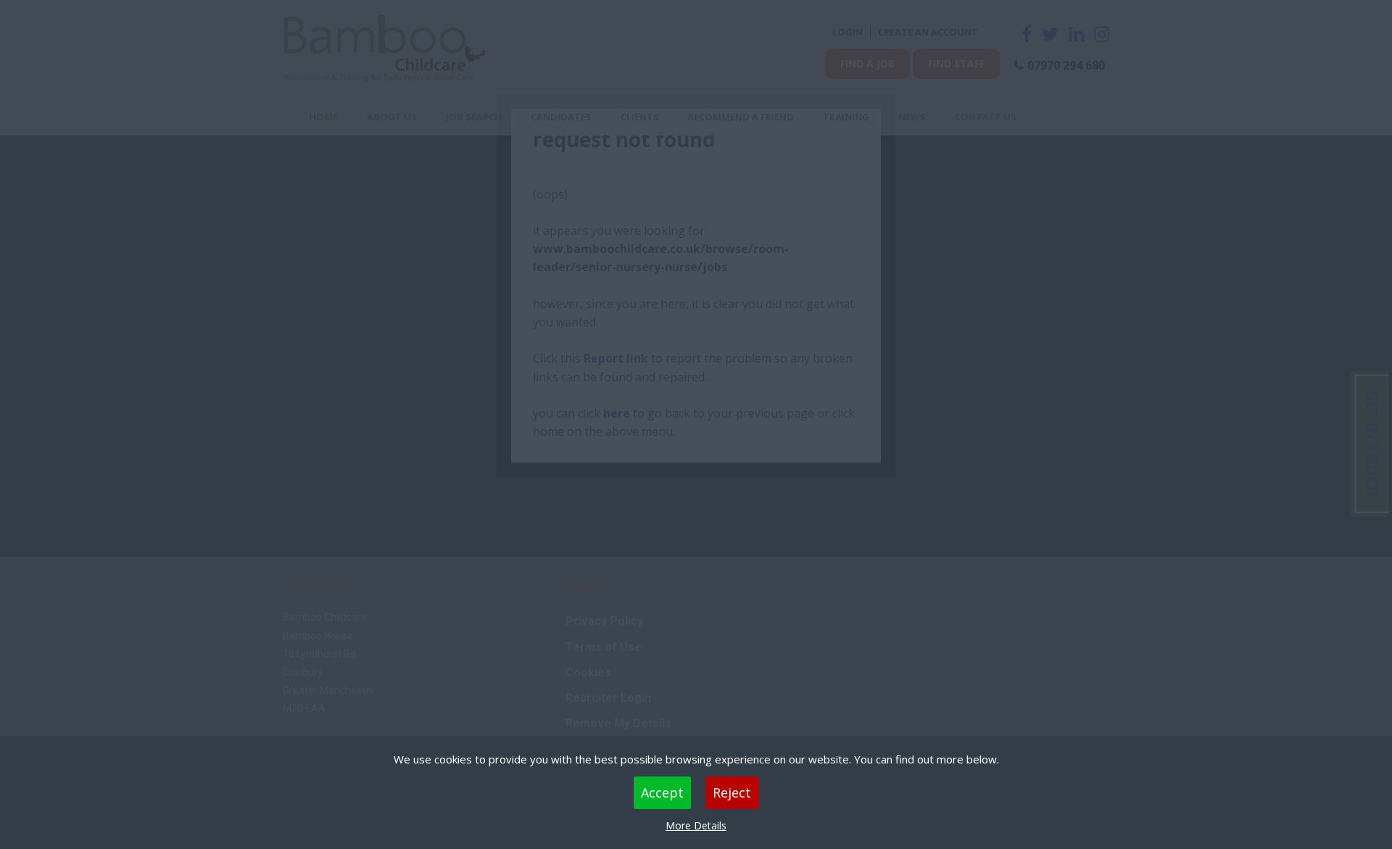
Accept (662, 792)
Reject (732, 792)
